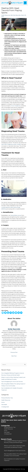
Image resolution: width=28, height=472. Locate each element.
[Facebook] (2, 313)
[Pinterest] (10, 313)
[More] (21, 313)
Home (3, 402)
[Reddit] (13, 313)
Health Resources (5, 15)
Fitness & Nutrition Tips (7, 398)
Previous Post (14, 352)
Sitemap (23, 469)
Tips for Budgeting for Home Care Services (12, 381)
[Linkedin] (8, 313)
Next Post (13, 356)
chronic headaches (15, 105)
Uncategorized (5, 406)
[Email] (16, 313)
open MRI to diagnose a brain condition (11, 144)
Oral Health (4, 404)
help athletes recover (16, 215)
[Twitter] (5, 313)
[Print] (18, 313)
